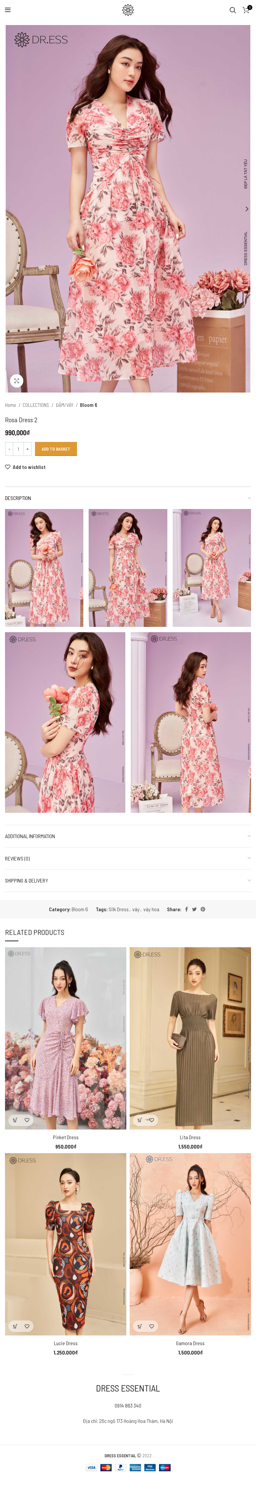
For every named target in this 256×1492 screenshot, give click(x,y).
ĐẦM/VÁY (65, 405)
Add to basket (56, 449)
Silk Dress (119, 909)
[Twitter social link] (194, 909)
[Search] (232, 10)
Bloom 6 (88, 405)
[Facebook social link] (186, 909)
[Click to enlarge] (16, 381)
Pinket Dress (66, 1137)
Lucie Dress (66, 1343)
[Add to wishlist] (27, 1120)
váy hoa (151, 909)
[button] (15, 1120)
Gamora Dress (190, 1343)
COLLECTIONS (36, 405)
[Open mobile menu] (8, 10)
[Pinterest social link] (203, 909)
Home (11, 405)
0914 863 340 (128, 1405)
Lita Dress (190, 1137)
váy (136, 909)
